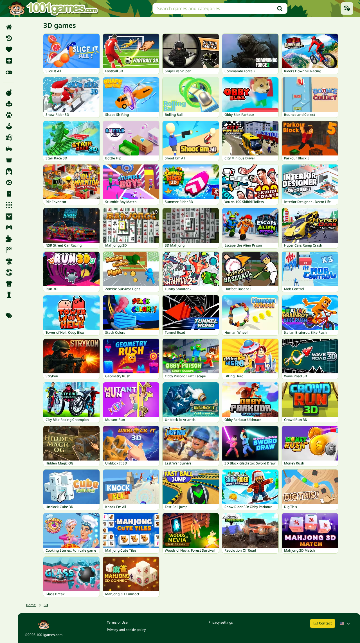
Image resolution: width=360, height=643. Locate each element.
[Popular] (8, 72)
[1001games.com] (53, 8)
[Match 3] (8, 205)
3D (46, 605)
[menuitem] (8, 27)
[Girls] (8, 171)
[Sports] (8, 283)
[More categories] (8, 315)
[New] (8, 60)
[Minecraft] (8, 216)
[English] (345, 623)
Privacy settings (220, 622)
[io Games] (8, 182)
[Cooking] (8, 160)
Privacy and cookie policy (126, 629)
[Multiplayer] (8, 227)
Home (31, 605)
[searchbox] (219, 8)
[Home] (8, 27)
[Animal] (8, 115)
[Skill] (8, 261)
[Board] (8, 137)
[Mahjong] (8, 193)
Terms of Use (117, 622)
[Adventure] (8, 103)
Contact (325, 623)
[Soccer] (8, 272)
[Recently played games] (347, 8)
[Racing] (8, 250)
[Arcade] (8, 126)
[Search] (280, 8)
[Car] (8, 148)
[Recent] (8, 38)
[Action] (8, 92)
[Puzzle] (8, 238)
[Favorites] (8, 49)
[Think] (8, 295)
